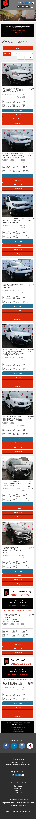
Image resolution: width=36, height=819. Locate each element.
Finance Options (18, 119)
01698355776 (24, 7)
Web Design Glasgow (13, 811)
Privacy (18, 790)
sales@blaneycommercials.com (19, 765)
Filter (18, 48)
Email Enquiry (18, 123)
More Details (18, 110)
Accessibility (18, 788)
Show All (7, 53)
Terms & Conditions (18, 793)
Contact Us (18, 786)
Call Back (18, 114)
